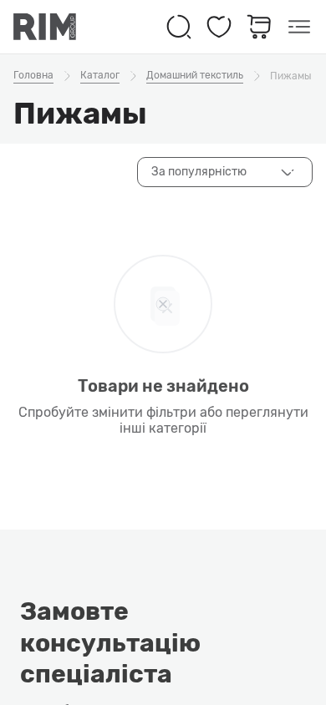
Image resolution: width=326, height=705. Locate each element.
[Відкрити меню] (299, 26)
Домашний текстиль (194, 75)
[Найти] (179, 26)
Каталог (100, 75)
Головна (33, 75)
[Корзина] (259, 26)
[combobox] (225, 172)
